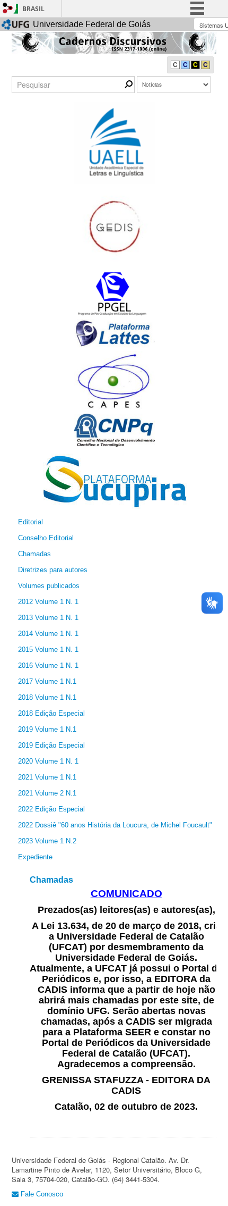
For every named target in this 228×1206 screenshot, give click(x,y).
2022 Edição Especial (51, 809)
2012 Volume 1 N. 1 (48, 602)
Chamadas (34, 554)
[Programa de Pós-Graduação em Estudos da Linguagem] (114, 293)
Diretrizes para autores (52, 570)
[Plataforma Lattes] (114, 333)
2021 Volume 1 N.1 (47, 777)
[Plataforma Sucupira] (114, 481)
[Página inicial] (114, 42)
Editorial (30, 522)
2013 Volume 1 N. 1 (48, 618)
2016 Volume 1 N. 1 (48, 665)
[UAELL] (114, 142)
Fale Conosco (41, 1194)
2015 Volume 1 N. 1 (48, 650)
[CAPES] (114, 380)
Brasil (33, 8)
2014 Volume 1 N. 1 (48, 634)
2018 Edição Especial (51, 713)
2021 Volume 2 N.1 (47, 793)
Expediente (35, 857)
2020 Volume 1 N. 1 (48, 761)
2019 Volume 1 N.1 (47, 729)
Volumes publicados (49, 586)
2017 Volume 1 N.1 (47, 681)
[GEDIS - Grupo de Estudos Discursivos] (114, 227)
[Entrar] (8, 8)
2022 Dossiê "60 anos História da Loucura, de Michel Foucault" (115, 825)
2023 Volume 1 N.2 (47, 841)
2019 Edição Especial (51, 745)
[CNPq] (114, 429)
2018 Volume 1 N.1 (47, 697)
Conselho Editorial (46, 538)
